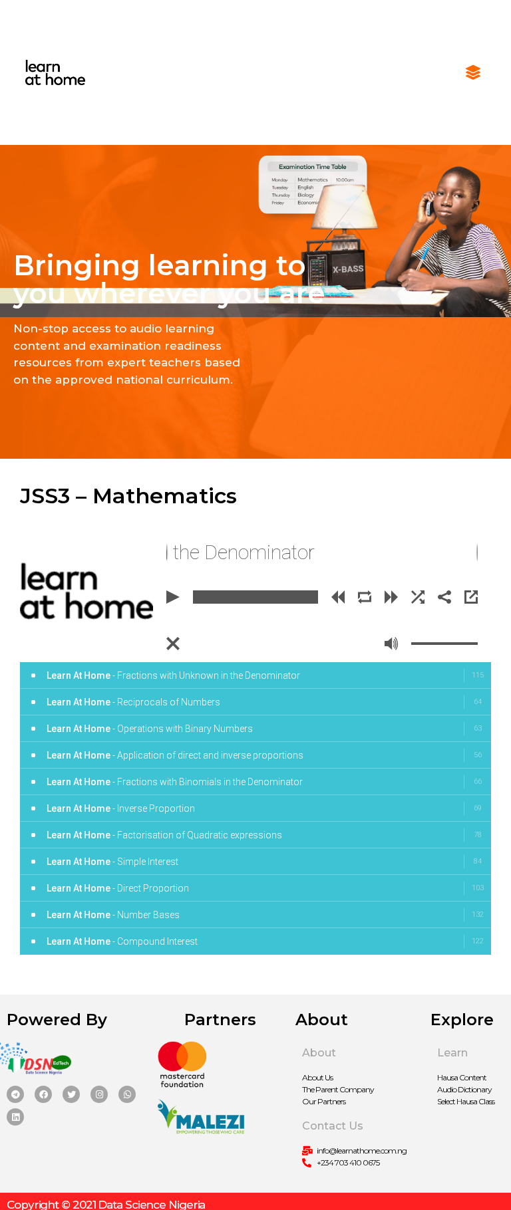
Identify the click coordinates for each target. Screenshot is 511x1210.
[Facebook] (43, 1094)
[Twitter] (71, 1094)
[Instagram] (99, 1094)
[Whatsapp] (127, 1094)
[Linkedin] (15, 1117)
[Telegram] (15, 1094)
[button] (472, 72)
